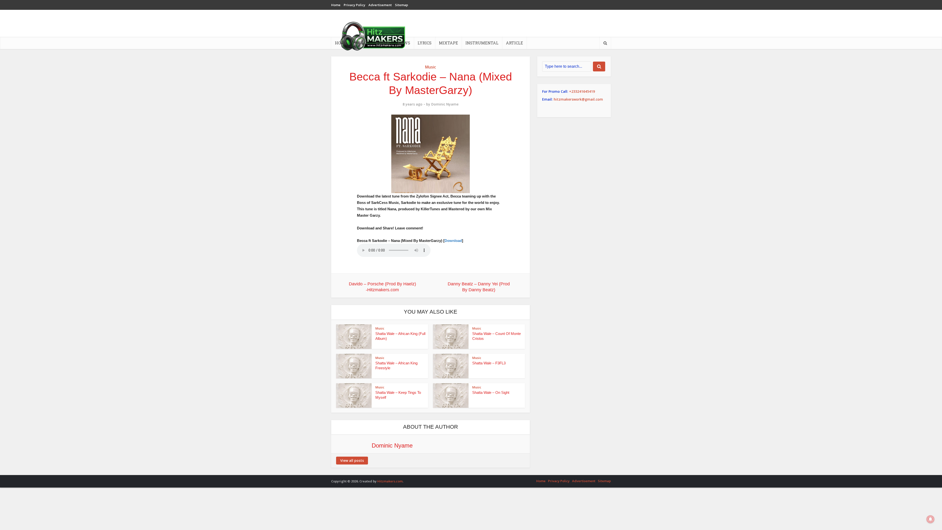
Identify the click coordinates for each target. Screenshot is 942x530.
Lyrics (425, 42)
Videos (382, 42)
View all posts (352, 460)
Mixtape (448, 42)
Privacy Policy (354, 5)
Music (361, 42)
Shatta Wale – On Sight (490, 392)
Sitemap (401, 5)
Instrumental (481, 42)
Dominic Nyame (444, 104)
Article (514, 42)
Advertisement (380, 5)
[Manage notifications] (930, 519)
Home (335, 5)
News (404, 42)
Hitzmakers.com (390, 481)
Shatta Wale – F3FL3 (489, 363)
